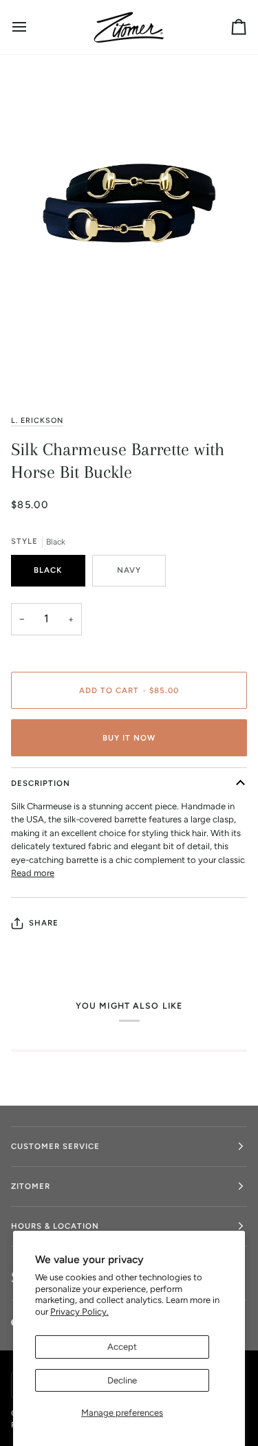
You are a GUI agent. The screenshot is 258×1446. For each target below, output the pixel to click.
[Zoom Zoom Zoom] (129, 228)
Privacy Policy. (79, 1311)
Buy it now (129, 738)
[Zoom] (45, 367)
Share (43, 923)
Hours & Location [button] (55, 1226)
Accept (122, 1346)
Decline (122, 1380)
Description (40, 783)
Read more (32, 873)
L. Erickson (37, 420)
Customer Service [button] (55, 1146)
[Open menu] (31, 27)
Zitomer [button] (30, 1186)
